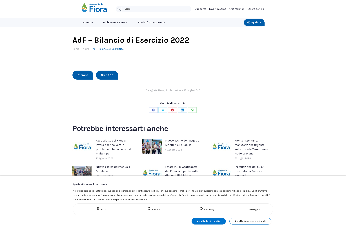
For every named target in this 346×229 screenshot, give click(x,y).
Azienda (87, 22)
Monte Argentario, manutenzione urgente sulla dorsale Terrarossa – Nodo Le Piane (251, 147)
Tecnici (103, 209)
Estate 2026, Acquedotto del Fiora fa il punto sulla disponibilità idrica (181, 171)
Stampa (82, 75)
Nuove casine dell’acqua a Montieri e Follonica (182, 143)
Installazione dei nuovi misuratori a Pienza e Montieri (249, 171)
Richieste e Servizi (115, 22)
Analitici (156, 209)
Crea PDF (107, 75)
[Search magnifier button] (119, 9)
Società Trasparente (151, 22)
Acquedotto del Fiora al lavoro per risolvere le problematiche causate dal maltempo (113, 147)
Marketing (209, 209)
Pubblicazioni (173, 90)
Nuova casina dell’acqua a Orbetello (113, 169)
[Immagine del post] (82, 146)
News (161, 90)
